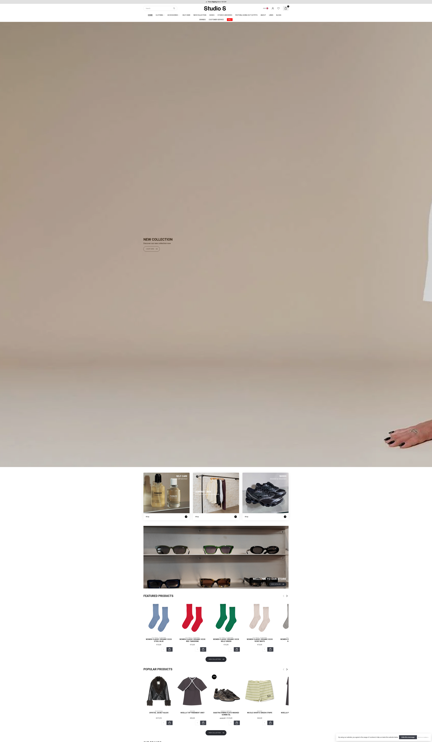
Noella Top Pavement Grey (192, 713)
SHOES (211, 15)
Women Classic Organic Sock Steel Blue (159, 640)
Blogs (278, 15)
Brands (202, 20)
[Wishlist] (278, 8)
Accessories (173, 15)
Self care (186, 15)
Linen (271, 15)
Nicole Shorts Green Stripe (259, 713)
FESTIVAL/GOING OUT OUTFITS (246, 15)
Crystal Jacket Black (158, 713)
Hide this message (408, 737)
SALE (230, 20)
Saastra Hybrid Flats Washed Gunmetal (226, 714)
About (263, 15)
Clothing (159, 15)
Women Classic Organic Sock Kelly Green (226, 640)
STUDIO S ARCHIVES (225, 15)
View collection (214, 659)
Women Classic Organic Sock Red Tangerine (192, 640)
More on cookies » (423, 737)
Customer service (216, 20)
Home (150, 15)
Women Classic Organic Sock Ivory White (260, 640)
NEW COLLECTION (200, 15)
